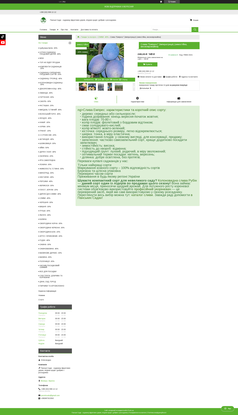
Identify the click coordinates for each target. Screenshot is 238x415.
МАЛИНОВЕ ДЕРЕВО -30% (51, 253)
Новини (41, 295)
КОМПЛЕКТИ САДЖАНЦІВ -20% (50, 67)
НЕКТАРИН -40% (47, 177)
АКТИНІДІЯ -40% (47, 139)
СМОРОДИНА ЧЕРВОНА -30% (52, 228)
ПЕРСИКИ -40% (46, 181)
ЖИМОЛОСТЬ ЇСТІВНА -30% (52, 169)
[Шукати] (195, 29)
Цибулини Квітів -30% (48, 48)
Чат (229, 409)
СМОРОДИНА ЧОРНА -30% (51, 223)
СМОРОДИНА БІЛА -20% (50, 232)
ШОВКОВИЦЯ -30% (48, 143)
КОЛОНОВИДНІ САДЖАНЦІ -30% (51, 83)
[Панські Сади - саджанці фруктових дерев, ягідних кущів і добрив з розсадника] (43, 20)
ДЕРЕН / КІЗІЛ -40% (48, 152)
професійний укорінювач (152, 189)
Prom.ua (131, 410)
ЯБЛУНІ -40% (45, 215)
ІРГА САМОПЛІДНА (47, 160)
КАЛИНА (43, 219)
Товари (52, 29)
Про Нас (64, 29)
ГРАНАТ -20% (45, 131)
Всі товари (43, 43)
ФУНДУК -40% (45, 118)
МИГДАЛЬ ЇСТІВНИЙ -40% (50, 110)
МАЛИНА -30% (46, 257)
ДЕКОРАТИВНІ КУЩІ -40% (50, 89)
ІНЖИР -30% (45, 122)
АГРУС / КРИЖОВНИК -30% (51, 236)
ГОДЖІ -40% (45, 240)
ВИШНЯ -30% (45, 207)
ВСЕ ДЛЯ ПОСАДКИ (48, 271)
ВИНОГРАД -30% (47, 173)
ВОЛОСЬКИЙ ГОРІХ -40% (50, 114)
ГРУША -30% (45, 211)
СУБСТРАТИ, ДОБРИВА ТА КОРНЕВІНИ (51, 276)
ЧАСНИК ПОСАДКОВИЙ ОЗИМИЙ (49, 266)
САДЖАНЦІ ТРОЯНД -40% (51, 79)
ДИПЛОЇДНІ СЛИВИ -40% (50, 194)
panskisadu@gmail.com (50, 395)
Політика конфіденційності (157, 413)
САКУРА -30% (45, 101)
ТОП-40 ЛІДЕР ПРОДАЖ (50, 62)
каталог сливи (142, 195)
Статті (41, 300)
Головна (43, 29)
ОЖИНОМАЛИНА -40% (49, 249)
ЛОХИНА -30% (45, 164)
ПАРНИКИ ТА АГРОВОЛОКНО (52, 286)
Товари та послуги (88, 37)
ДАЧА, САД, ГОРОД (48, 282)
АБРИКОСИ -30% (47, 186)
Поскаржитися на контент (137, 413)
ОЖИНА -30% (45, 244)
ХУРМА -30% (45, 127)
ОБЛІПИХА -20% (46, 156)
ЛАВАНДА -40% (46, 93)
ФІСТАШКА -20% (47, 106)
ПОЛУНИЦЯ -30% (47, 261)
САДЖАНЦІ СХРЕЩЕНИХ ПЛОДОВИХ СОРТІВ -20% (50, 73)
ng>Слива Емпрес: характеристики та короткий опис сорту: (122, 110)
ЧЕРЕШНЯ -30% (46, 202)
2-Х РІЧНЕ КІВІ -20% (48, 135)
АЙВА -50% (44, 148)
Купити (149, 64)
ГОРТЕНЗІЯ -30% (47, 97)
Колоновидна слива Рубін (177, 180)
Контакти (74, 29)
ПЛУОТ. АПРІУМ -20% (49, 190)
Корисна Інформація (47, 291)
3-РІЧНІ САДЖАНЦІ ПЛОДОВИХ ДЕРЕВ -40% (50, 53)
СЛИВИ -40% (103, 37)
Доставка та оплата (89, 29)
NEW (42, 58)
